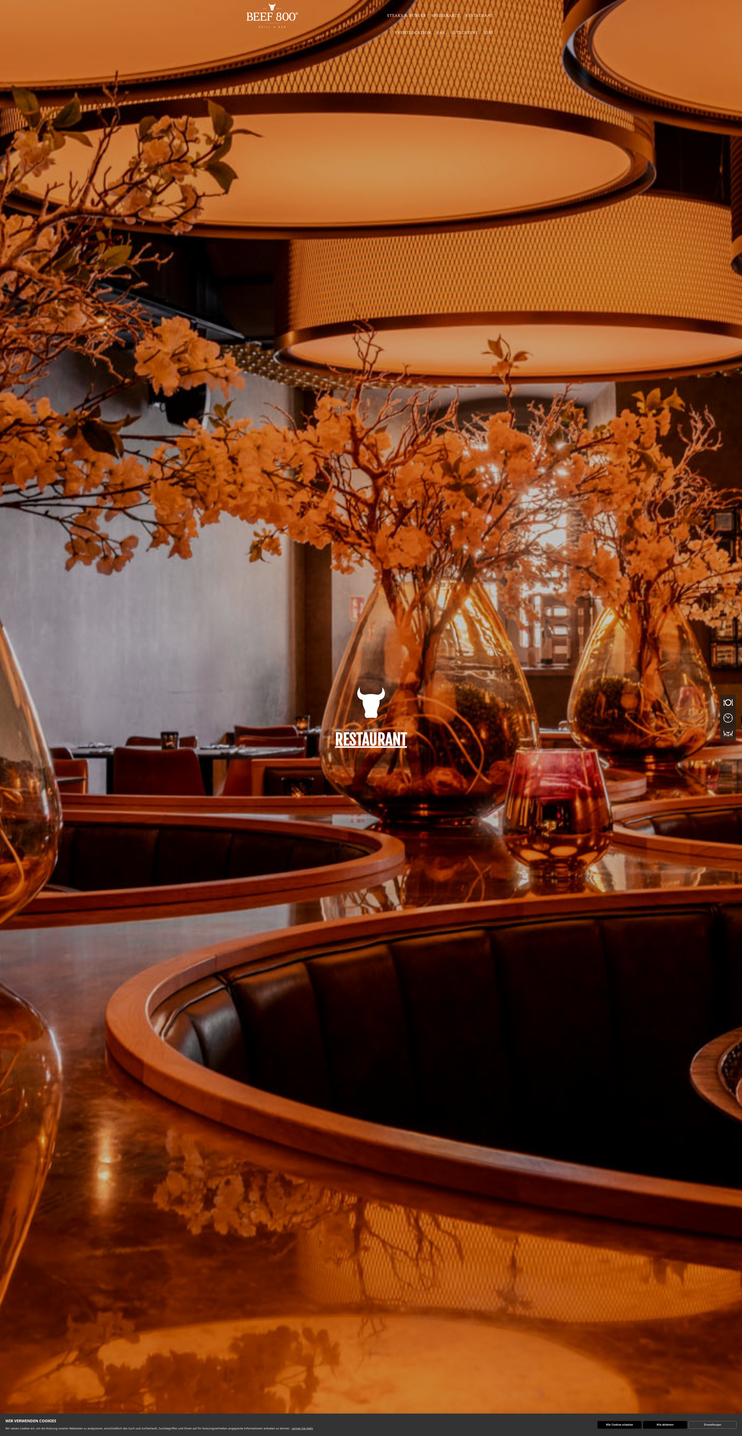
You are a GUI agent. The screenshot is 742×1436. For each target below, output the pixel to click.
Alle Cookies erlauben (619, 1424)
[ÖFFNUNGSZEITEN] (728, 718)
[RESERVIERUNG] (728, 733)
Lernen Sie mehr (302, 1428)
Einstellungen (712, 1424)
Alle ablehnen (665, 1424)
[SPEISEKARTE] (728, 702)
